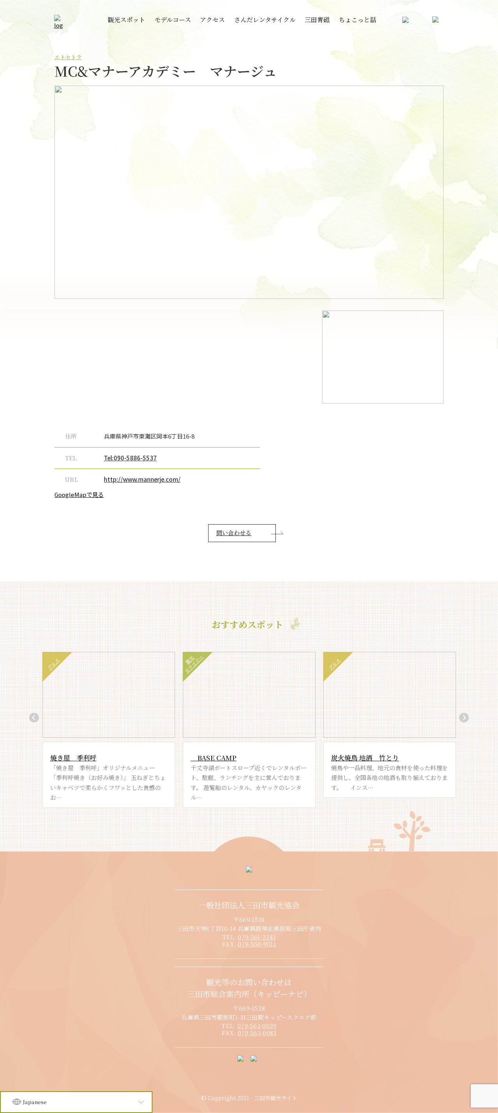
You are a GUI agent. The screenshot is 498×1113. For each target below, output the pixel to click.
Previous (34, 717)
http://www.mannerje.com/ (142, 479)
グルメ (53, 664)
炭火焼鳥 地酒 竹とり (365, 757)
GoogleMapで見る (79, 494)
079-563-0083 (257, 1033)
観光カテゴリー (193, 663)
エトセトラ (68, 57)
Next (464, 717)
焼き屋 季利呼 (73, 757)
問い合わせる (233, 532)
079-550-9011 (257, 944)
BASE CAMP (214, 757)
